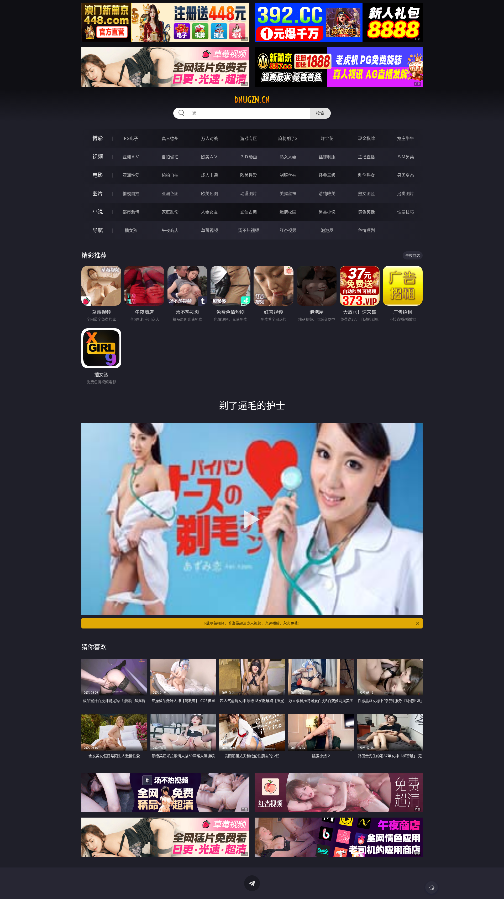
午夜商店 (170, 230)
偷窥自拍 (131, 193)
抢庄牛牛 (405, 138)
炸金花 (327, 138)
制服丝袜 (288, 175)
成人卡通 (209, 175)
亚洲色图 (170, 193)
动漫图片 (248, 193)
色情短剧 (366, 230)
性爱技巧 (405, 212)
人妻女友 (209, 212)
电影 (97, 175)
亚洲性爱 (131, 175)
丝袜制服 (327, 157)
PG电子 (131, 138)
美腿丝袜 (288, 193)
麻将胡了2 (287, 138)
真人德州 (170, 138)
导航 (97, 230)
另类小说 (327, 212)
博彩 (97, 138)
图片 (97, 193)
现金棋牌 (366, 138)
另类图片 (405, 193)
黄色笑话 (366, 212)
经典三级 (327, 175)
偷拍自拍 (170, 175)
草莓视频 (209, 230)
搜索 (320, 113)
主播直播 (366, 157)
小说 (97, 211)
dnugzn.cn (252, 100)
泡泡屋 (327, 230)
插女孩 (131, 230)
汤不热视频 (248, 230)
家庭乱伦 (170, 212)
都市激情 (131, 212)
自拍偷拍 (170, 157)
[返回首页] (431, 887)
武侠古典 (248, 212)
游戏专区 (248, 138)
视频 (97, 156)
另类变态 (405, 175)
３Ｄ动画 (248, 157)
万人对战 (209, 138)
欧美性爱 (248, 175)
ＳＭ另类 (405, 157)
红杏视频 (288, 230)
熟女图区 (366, 193)
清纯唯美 (327, 193)
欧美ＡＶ (209, 157)
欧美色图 (209, 193)
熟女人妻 (288, 157)
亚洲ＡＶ (131, 157)
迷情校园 (288, 212)
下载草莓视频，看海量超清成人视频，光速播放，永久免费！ (252, 623)
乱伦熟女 (366, 175)
